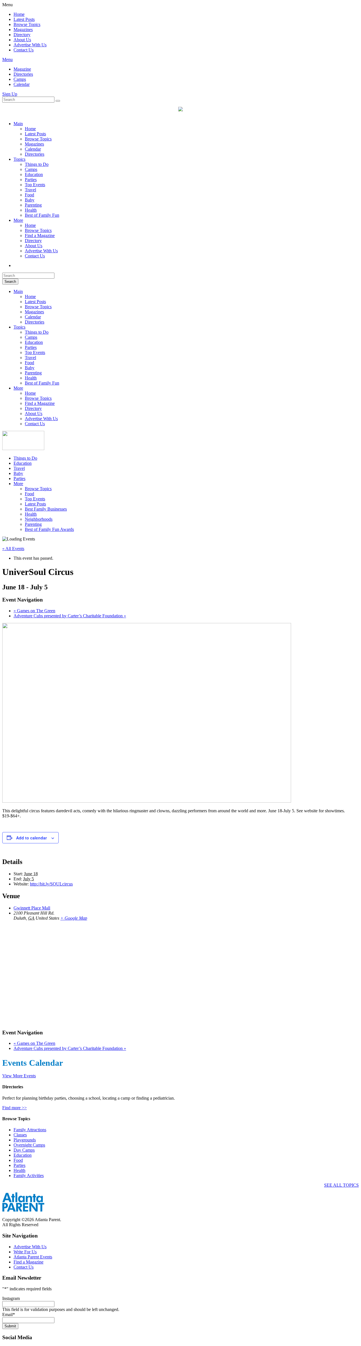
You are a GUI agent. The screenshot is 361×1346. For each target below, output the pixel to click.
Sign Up (9, 94)
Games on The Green (34, 610)
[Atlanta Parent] (23, 448)
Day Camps (24, 1150)
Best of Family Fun (42, 215)
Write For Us (25, 1251)
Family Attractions (30, 1129)
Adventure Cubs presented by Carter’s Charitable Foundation (70, 615)
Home (19, 14)
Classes (20, 1134)
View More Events (19, 1075)
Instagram (11, 1298)
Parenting (33, 205)
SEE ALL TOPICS (341, 1185)
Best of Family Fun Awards (49, 529)
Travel (30, 189)
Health (31, 210)
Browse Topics (27, 24)
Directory (22, 34)
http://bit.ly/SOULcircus (51, 884)
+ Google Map (73, 918)
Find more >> (14, 1107)
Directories (23, 74)
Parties (31, 179)
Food (29, 194)
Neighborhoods (38, 519)
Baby (29, 199)
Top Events (35, 184)
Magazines (23, 29)
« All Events (13, 548)
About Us (22, 39)
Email (8, 1314)
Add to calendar (31, 838)
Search (10, 281)
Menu (7, 59)
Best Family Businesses (46, 509)
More (18, 220)
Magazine (22, 69)
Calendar (22, 84)
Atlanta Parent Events (33, 1256)
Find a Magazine (40, 235)
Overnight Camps (29, 1145)
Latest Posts (24, 19)
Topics (19, 159)
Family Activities (29, 1175)
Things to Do (37, 164)
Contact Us (24, 49)
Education (34, 174)
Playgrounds (25, 1139)
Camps (20, 79)
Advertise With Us (30, 44)
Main (18, 123)
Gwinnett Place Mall (32, 908)
